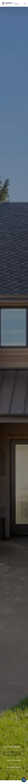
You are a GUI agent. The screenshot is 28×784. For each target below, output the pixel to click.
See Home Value (14, 767)
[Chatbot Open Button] (23, 779)
